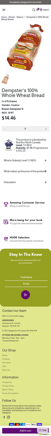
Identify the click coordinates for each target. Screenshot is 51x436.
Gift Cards (6, 363)
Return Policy (7, 390)
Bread (12, 17)
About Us (6, 370)
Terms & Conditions (10, 393)
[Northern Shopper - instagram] (8, 417)
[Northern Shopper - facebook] (4, 417)
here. (22, 316)
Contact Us (7, 382)
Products (6, 359)
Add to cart (25, 430)
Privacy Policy (8, 386)
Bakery (20, 17)
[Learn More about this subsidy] (9, 145)
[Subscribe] (25, 294)
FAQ (4, 366)
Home (4, 17)
